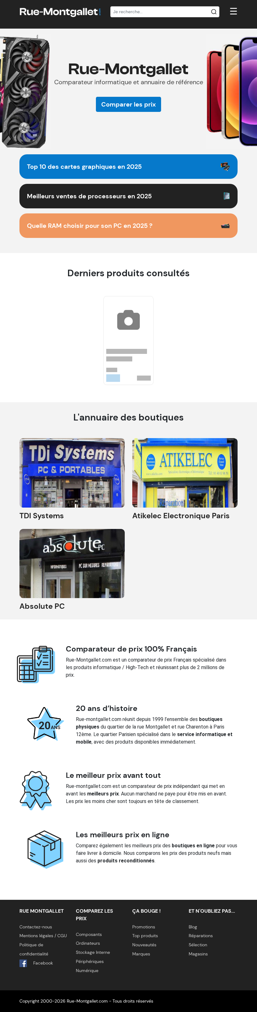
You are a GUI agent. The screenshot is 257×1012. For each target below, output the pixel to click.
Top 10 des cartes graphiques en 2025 (84, 166)
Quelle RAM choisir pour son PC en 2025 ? (90, 226)
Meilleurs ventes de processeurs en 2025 (89, 196)
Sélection (198, 945)
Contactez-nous (35, 927)
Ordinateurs (88, 943)
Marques (141, 954)
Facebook (42, 963)
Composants (89, 934)
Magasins (198, 954)
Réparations (201, 935)
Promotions (143, 927)
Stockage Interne (93, 952)
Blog (193, 927)
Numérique (87, 970)
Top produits (145, 935)
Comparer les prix (128, 104)
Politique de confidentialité (33, 949)
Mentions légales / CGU (43, 935)
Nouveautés (144, 945)
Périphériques (90, 961)
